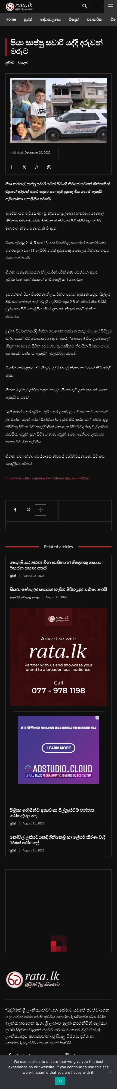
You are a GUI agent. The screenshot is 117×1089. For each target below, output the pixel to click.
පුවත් (9, 63)
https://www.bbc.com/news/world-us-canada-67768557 (47, 478)
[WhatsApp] (48, 167)
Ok (59, 1081)
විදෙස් (22, 63)
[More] (40, 510)
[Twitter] (23, 167)
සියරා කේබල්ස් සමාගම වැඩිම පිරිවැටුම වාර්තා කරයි (58, 589)
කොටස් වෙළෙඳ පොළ (24, 597)
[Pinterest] (36, 167)
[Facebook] (11, 167)
